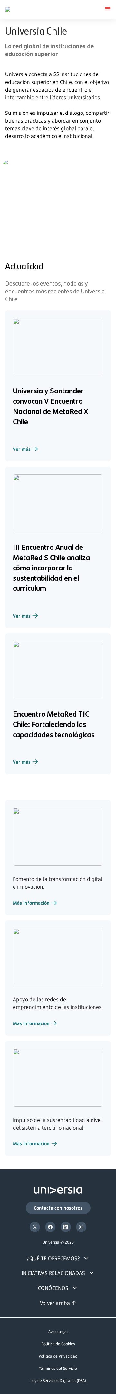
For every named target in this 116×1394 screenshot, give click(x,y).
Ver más (25, 449)
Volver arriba (55, 1303)
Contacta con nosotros (58, 1208)
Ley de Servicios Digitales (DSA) (58, 1380)
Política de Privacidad (58, 1356)
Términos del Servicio (58, 1368)
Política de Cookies (58, 1344)
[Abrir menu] (107, 9)
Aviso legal (58, 1331)
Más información (35, 903)
